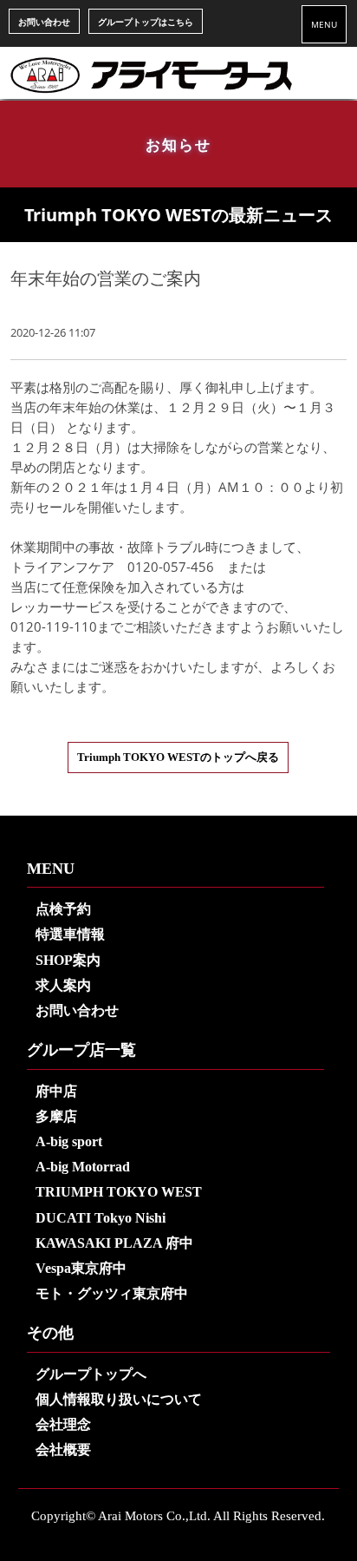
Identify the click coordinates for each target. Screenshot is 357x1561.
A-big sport (69, 1141)
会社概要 (63, 1449)
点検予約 (63, 909)
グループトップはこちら (145, 22)
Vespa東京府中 (81, 1268)
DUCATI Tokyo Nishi (101, 1217)
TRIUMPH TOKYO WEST (119, 1191)
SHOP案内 (68, 960)
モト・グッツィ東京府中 (112, 1293)
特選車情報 (70, 934)
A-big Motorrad (83, 1166)
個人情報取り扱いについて (119, 1399)
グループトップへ (91, 1374)
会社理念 (63, 1424)
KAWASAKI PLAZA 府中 (114, 1243)
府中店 (56, 1091)
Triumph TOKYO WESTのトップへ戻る (178, 757)
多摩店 (56, 1116)
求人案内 (63, 985)
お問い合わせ (44, 22)
